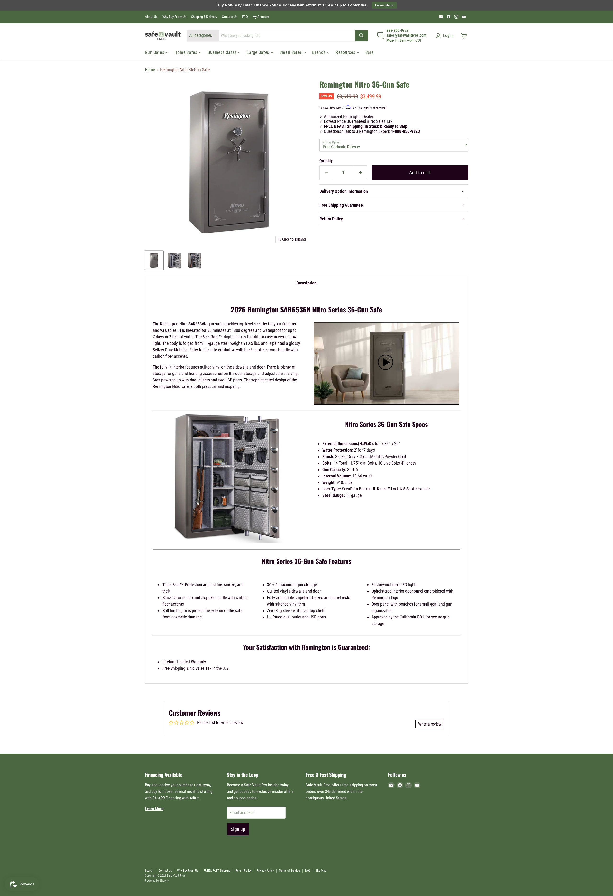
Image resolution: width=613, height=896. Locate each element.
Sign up (238, 829)
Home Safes (187, 52)
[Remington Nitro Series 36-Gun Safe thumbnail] (153, 260)
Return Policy (243, 870)
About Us (151, 17)
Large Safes (258, 52)
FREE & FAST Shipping (217, 870)
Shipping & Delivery (204, 17)
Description (306, 282)
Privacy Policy (265, 870)
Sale (369, 52)
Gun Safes (155, 52)
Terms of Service (289, 870)
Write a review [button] (430, 723)
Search (149, 870)
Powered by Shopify (157, 880)
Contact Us (229, 17)
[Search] (361, 35)
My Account (261, 17)
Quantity (326, 161)
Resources (346, 52)
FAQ (245, 17)
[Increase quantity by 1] (360, 172)
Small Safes (291, 52)
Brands (319, 52)
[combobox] (287, 35)
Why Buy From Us (174, 17)
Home (150, 69)
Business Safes (223, 52)
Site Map (320, 870)
